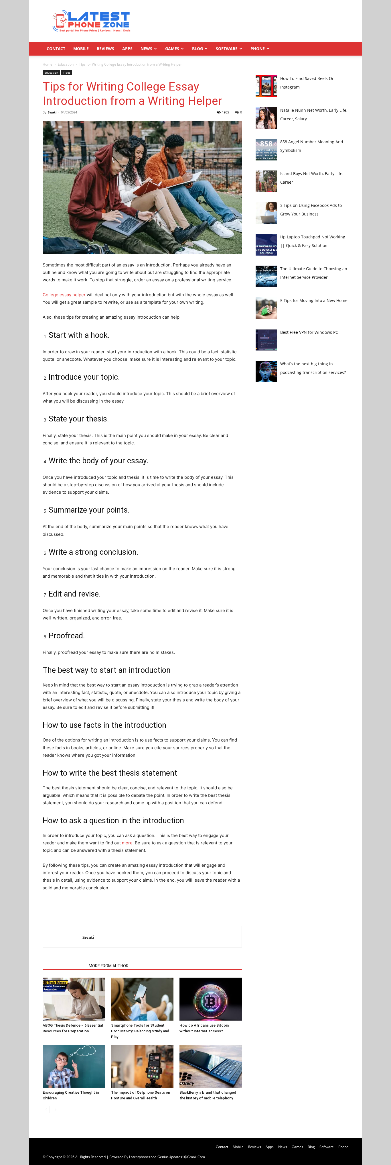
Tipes (66, 72)
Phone (257, 48)
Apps (127, 48)
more (127, 843)
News (146, 48)
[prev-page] (46, 1109)
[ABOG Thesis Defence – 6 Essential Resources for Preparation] (74, 999)
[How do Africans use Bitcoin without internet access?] (210, 999)
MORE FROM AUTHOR (109, 966)
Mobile (81, 48)
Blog (197, 48)
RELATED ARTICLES (64, 966)
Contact (56, 48)
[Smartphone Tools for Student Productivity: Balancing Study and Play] (142, 999)
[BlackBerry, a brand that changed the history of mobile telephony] (210, 1066)
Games (172, 48)
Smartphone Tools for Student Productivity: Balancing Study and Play (140, 1031)
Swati (52, 112)
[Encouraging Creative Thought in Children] (74, 1066)
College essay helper (64, 294)
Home (47, 64)
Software (227, 48)
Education (66, 64)
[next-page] (55, 1109)
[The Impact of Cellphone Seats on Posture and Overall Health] (142, 1066)
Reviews (105, 48)
